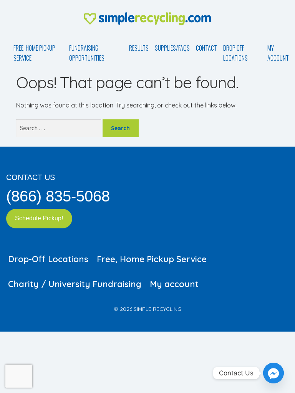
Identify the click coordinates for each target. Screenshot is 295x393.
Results (139, 48)
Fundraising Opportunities (86, 53)
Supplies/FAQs (172, 48)
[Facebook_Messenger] (273, 373)
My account (278, 53)
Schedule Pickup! (39, 218)
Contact (206, 48)
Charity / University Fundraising (74, 284)
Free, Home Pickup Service (34, 53)
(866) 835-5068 (58, 196)
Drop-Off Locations (235, 53)
